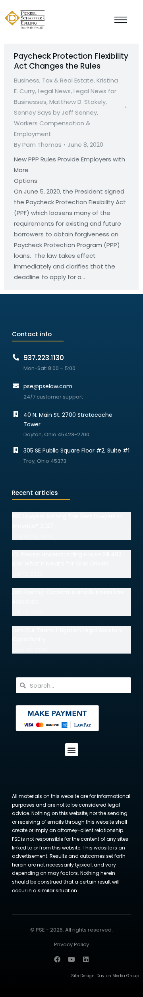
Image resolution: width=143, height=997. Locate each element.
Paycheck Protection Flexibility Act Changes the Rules (71, 61)
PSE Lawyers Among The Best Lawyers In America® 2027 (67, 521)
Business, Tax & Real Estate (54, 80)
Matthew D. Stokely (77, 102)
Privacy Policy (71, 944)
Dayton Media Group (118, 976)
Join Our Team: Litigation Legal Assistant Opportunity (68, 635)
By (38, 144)
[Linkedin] (86, 959)
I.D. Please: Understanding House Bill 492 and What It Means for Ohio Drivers (67, 559)
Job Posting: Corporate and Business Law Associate (68, 597)
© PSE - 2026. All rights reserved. (71, 930)
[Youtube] (71, 959)
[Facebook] (57, 959)
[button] (71, 749)
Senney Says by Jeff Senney (55, 112)
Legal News (54, 91)
